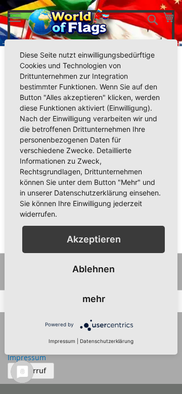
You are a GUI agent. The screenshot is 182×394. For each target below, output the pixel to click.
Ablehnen (93, 269)
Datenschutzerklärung (106, 341)
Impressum (27, 357)
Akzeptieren (94, 239)
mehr (93, 298)
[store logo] (69, 22)
